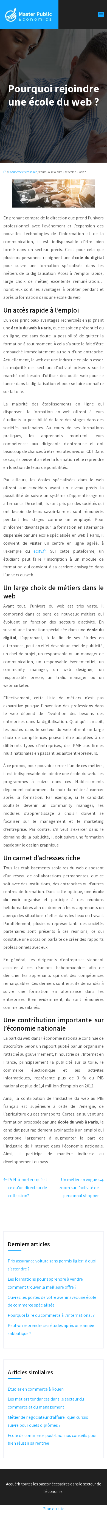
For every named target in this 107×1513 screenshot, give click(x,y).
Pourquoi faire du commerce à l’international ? (51, 1315)
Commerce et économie (23, 172)
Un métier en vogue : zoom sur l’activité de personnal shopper (79, 1187)
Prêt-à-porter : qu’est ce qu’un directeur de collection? (27, 1187)
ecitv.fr (39, 551)
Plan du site (53, 1509)
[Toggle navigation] (101, 15)
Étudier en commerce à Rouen (36, 1389)
